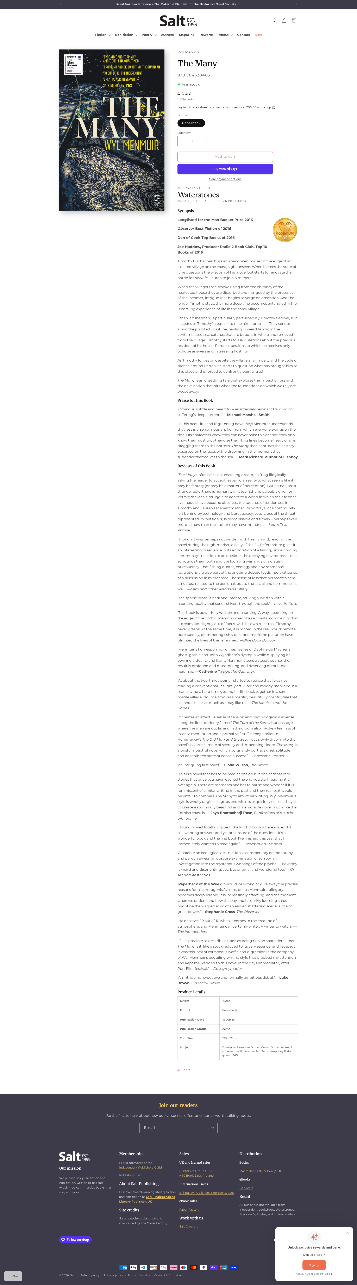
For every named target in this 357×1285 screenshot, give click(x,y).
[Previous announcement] (60, 4)
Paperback (191, 123)
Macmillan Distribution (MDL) (261, 1171)
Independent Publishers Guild (140, 1167)
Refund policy (90, 1275)
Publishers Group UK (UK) (198, 1171)
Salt (72, 1275)
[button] (102, 34)
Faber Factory (189, 1209)
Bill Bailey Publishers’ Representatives (206, 1193)
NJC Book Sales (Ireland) (197, 1175)
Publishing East (130, 1175)
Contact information (168, 1275)
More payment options (225, 179)
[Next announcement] (296, 4)
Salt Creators (188, 1226)
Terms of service (139, 1275)
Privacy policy (113, 1275)
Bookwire (246, 1188)
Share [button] (186, 1070)
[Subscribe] (212, 1128)
